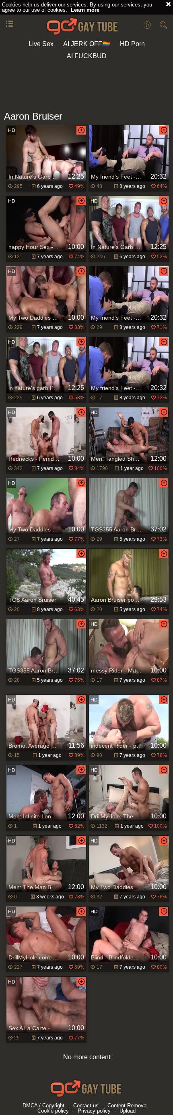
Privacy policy (94, 1110)
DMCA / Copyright (43, 1105)
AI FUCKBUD (87, 56)
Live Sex (41, 43)
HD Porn (132, 43)
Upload (127, 1110)
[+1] (9, 24)
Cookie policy (53, 1110)
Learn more (85, 10)
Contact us (86, 1105)
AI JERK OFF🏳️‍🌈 (86, 43)
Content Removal (127, 1105)
